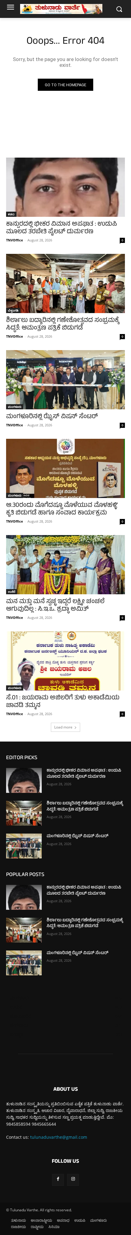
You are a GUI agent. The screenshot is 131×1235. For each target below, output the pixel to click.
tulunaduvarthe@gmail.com (58, 1137)
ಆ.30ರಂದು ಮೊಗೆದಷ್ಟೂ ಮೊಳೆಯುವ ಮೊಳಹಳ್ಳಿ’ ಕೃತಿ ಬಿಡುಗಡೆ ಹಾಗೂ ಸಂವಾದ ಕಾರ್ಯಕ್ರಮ (62, 509)
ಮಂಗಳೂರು (14, 406)
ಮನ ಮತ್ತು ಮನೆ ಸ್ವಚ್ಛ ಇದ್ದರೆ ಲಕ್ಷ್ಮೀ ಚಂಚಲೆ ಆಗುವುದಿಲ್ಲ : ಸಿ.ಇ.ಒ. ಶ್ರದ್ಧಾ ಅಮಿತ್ (55, 606)
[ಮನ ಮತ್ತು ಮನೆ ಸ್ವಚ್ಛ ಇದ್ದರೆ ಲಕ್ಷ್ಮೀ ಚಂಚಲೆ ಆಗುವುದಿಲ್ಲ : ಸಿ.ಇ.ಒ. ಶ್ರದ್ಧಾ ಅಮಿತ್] (65, 564)
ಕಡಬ (11, 214)
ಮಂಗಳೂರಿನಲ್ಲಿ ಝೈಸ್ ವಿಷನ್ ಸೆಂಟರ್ (52, 417)
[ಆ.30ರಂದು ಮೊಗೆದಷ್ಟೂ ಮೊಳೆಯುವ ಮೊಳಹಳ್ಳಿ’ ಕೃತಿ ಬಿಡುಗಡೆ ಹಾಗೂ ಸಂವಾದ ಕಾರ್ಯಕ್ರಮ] (65, 468)
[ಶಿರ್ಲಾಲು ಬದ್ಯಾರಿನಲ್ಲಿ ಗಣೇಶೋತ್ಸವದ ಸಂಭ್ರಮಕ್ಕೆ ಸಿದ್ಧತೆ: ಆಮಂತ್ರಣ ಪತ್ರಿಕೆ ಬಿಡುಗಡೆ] (65, 283)
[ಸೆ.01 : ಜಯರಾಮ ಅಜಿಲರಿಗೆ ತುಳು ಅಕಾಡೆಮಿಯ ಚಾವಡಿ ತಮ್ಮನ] (65, 661)
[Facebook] (58, 1180)
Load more (63, 727)
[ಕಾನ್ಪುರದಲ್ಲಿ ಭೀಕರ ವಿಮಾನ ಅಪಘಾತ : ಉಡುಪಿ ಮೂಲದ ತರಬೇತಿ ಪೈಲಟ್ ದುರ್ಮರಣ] (65, 187)
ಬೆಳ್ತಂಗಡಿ (13, 310)
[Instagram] (73, 1180)
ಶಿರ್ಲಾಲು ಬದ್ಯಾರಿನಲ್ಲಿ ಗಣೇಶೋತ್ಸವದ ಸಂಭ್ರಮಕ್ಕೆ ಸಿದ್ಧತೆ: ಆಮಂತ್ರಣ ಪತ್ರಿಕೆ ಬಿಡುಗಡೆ (62, 325)
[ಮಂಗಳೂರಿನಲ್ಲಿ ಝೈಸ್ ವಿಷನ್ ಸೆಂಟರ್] (65, 379)
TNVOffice (14, 240)
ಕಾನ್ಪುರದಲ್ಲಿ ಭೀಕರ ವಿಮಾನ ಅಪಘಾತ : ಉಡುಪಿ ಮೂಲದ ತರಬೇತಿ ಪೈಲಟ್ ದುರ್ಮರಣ (61, 228)
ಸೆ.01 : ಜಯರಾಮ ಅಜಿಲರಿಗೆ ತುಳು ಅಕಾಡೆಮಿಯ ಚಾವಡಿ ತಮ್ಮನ (62, 702)
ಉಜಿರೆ (11, 591)
